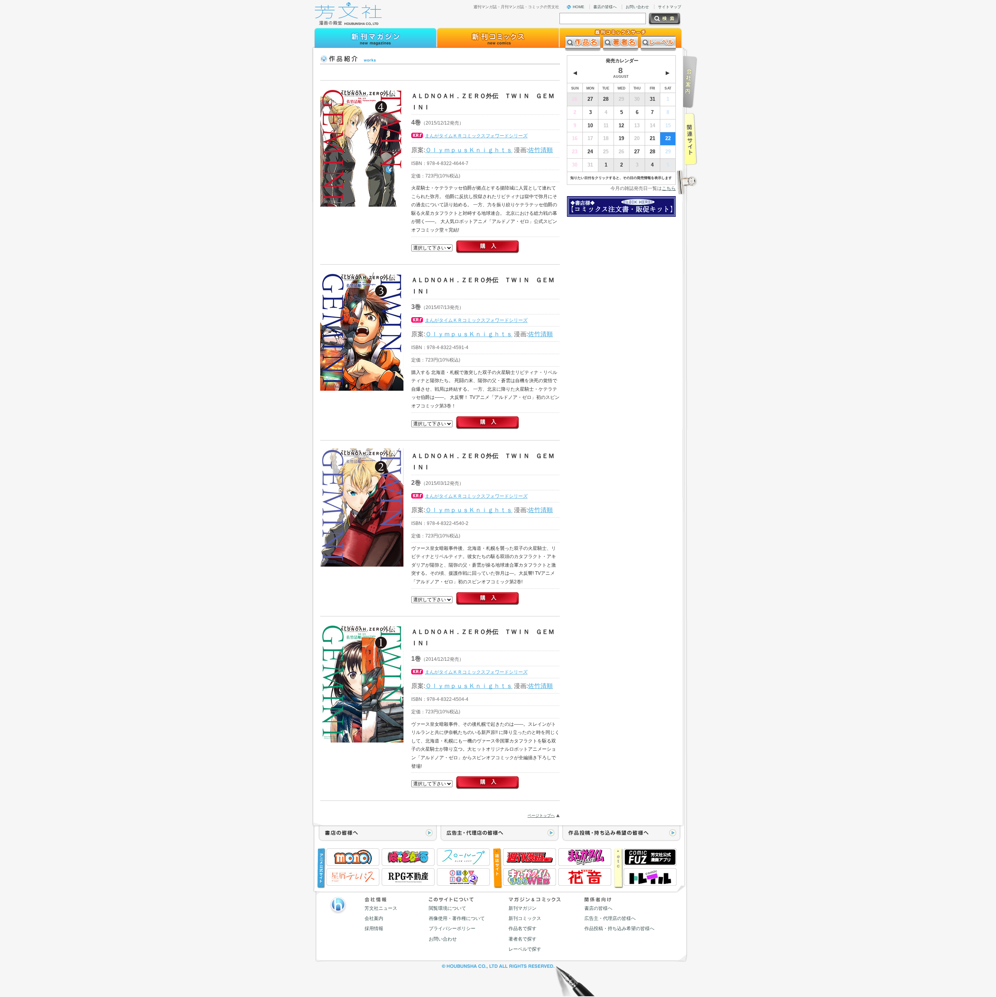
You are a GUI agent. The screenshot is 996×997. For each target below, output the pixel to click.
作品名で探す (523, 928)
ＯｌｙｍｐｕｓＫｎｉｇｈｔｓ (468, 149)
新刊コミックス (525, 918)
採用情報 (374, 928)
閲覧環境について (447, 908)
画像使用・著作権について (457, 918)
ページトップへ (541, 815)
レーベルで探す (525, 949)
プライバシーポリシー (452, 928)
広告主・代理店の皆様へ (610, 918)
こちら (669, 188)
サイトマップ (669, 7)
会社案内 (374, 918)
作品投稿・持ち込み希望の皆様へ (619, 928)
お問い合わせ (637, 7)
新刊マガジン (523, 908)
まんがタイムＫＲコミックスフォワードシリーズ (476, 136)
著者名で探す (523, 939)
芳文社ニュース (381, 908)
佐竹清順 (540, 149)
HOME (578, 7)
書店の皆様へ (605, 7)
